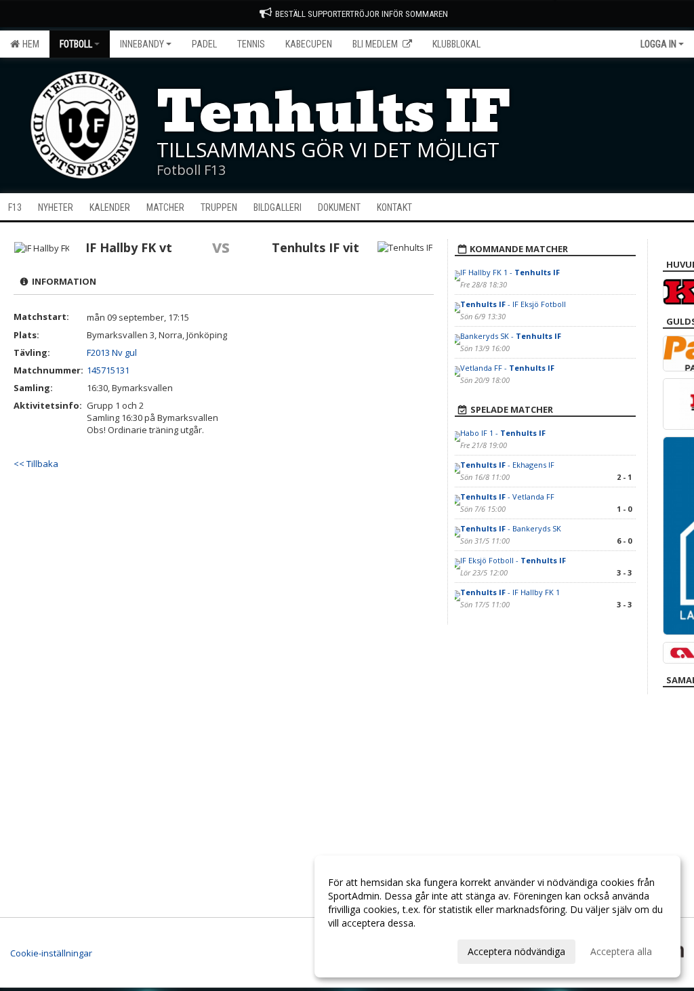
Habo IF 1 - (503, 433)
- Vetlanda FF (507, 496)
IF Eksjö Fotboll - (513, 560)
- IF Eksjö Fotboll (513, 304)
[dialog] (497, 916)
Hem (28, 44)
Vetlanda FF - (507, 368)
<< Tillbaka (36, 464)
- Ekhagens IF (507, 465)
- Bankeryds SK (510, 528)
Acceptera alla (621, 951)
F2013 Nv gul (112, 352)
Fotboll (76, 44)
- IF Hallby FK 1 (510, 592)
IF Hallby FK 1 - (510, 272)
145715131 (108, 370)
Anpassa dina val (364, 950)
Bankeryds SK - (510, 336)
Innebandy (142, 44)
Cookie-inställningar (51, 953)
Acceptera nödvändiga (516, 951)
